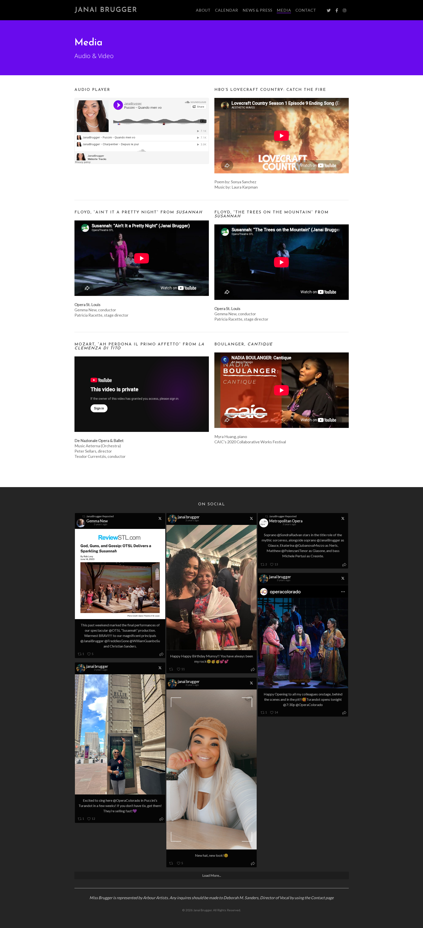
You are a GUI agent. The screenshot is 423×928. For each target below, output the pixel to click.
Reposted (100, 516)
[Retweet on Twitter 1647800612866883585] (171, 863)
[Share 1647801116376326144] (161, 819)
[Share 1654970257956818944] (344, 713)
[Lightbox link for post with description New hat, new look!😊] (211, 770)
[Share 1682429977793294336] (253, 670)
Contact (318, 897)
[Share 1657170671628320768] (344, 565)
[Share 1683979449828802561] (161, 655)
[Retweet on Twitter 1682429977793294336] (171, 669)
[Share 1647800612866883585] (253, 864)
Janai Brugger (105, 10)
